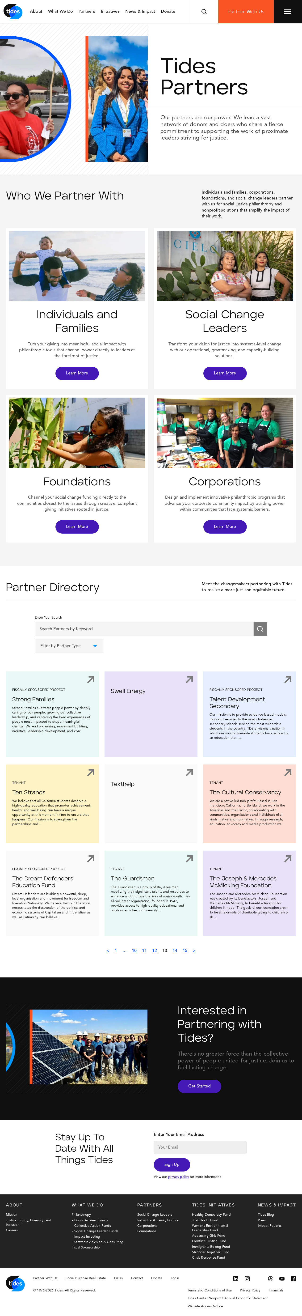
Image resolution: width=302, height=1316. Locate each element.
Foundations (146, 1231)
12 (154, 951)
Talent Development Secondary (237, 703)
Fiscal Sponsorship (86, 1247)
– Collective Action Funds (91, 1225)
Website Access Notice (205, 1306)
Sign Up (172, 1165)
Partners (87, 11)
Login (175, 1278)
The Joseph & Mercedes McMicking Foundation (243, 882)
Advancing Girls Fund (208, 1235)
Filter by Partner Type (60, 646)
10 (134, 951)
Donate (168, 11)
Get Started (199, 1086)
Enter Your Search (48, 617)
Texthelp (123, 784)
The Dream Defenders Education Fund (42, 882)
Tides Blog (266, 1214)
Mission (11, 1214)
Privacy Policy (250, 1290)
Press (262, 1220)
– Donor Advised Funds (90, 1220)
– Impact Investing (86, 1236)
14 (174, 951)
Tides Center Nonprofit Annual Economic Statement (228, 1298)
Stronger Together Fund (210, 1252)
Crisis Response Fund (208, 1257)
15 (185, 951)
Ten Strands (28, 792)
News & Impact (140, 11)
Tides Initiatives (213, 1205)
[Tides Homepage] (13, 11)
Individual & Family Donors (157, 1220)
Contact (137, 1278)
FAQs (118, 1278)
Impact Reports (270, 1225)
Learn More (77, 373)
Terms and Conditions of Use (210, 1290)
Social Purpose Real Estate (86, 1278)
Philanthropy (81, 1214)
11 (144, 951)
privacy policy (178, 1177)
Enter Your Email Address (179, 1135)
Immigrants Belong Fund (211, 1246)
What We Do (60, 11)
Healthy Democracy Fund (211, 1214)
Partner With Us (246, 11)
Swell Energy (128, 691)
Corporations (147, 1225)
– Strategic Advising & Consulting (98, 1242)
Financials (276, 1290)
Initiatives (110, 11)
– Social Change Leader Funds (95, 1231)
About (36, 11)
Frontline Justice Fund (209, 1241)
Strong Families (33, 699)
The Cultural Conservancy (245, 792)
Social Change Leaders (154, 1214)
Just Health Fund (205, 1220)
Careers (12, 1230)
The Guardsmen (133, 879)
